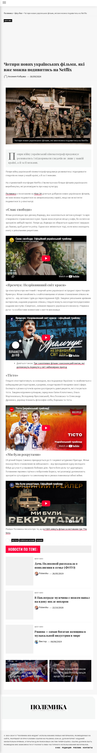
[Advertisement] (48, 41)
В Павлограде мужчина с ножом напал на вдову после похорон (62, 599)
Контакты (88, 747)
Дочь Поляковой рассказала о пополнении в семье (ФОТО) (56, 565)
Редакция (66, 747)
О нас (57, 747)
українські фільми (27, 540)
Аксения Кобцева (17, 76)
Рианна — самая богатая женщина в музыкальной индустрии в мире (60, 633)
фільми (39, 540)
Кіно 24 (38, 193)
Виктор (43, 641)
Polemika (43, 573)
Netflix (15, 540)
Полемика (11, 193)
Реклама (77, 747)
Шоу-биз (8, 20)
